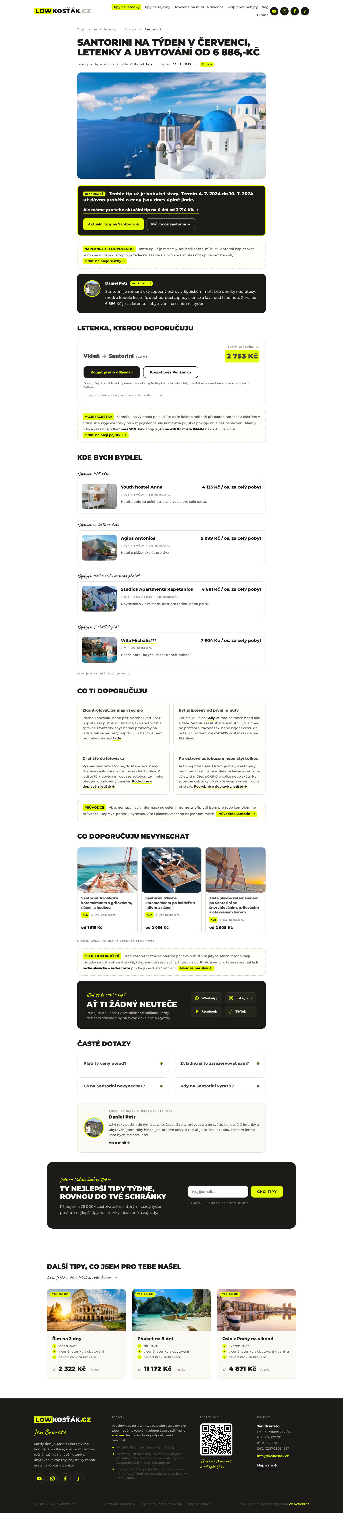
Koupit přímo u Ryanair (112, 372)
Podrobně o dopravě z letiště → (220, 786)
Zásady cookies (198, 1504)
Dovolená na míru (188, 7)
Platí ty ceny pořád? (105, 1063)
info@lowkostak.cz (273, 1456)
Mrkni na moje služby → (104, 261)
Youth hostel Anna (141, 487)
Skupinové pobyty (242, 7)
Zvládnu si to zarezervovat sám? (214, 1063)
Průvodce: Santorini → (236, 814)
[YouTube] (274, 11)
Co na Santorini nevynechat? (114, 1086)
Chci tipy (266, 1191)
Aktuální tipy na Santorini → (113, 224)
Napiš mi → (267, 1465)
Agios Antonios (138, 538)
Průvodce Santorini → (170, 224)
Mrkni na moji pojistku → (105, 435)
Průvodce (215, 7)
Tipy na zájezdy (157, 7)
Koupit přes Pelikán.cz (170, 372)
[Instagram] (284, 11)
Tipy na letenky (126, 7)
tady (117, 738)
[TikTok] (305, 11)
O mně (263, 15)
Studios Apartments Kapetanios (157, 589)
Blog (265, 7)
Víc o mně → (119, 1142)
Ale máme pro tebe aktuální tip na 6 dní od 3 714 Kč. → (141, 209)
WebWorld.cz (299, 1504)
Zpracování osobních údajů (161, 1504)
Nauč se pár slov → (196, 968)
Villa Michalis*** (138, 640)
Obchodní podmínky (120, 1504)
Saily (211, 718)
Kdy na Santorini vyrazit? (207, 1086)
